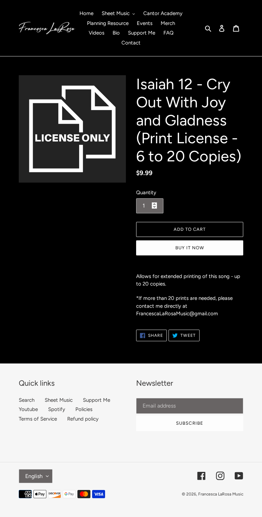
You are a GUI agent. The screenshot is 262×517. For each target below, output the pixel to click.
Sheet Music (59, 400)
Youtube (28, 409)
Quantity (146, 192)
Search (26, 400)
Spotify (56, 409)
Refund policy (83, 419)
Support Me (96, 400)
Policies (83, 409)
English (34, 476)
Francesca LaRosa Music (220, 494)
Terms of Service (38, 419)
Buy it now (189, 247)
